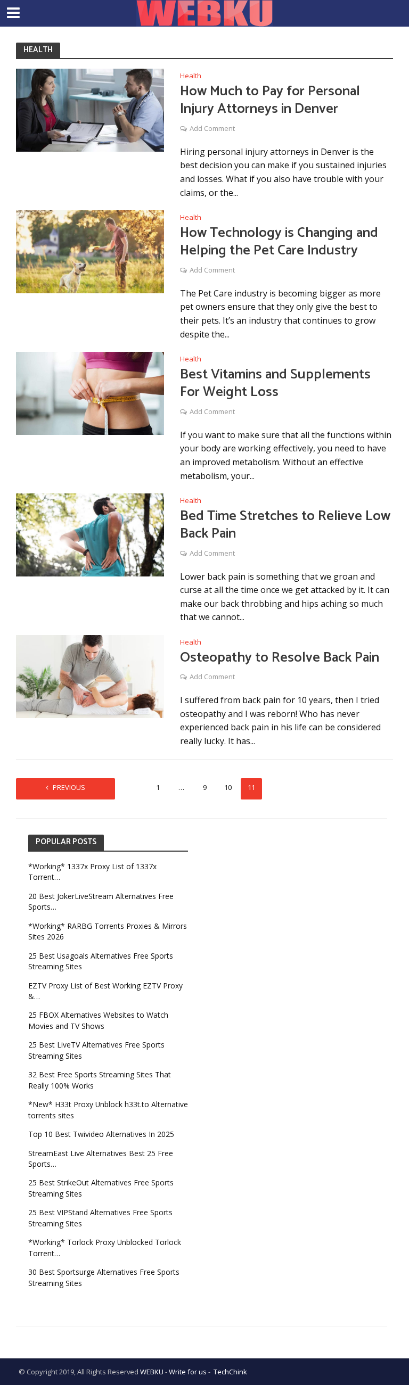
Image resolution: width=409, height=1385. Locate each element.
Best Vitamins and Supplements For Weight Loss (275, 383)
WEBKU (151, 1371)
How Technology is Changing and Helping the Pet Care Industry (279, 242)
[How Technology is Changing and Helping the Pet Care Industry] (90, 251)
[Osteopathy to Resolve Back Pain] (90, 675)
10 (228, 787)
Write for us (188, 1371)
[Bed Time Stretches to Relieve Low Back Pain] (90, 534)
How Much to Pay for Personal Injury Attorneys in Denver (270, 100)
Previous (69, 787)
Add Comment (212, 128)
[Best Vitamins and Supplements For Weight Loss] (90, 392)
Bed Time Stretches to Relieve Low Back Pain (285, 525)
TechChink (230, 1371)
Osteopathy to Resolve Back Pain (279, 658)
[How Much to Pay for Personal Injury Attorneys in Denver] (90, 109)
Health (190, 76)
